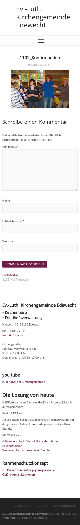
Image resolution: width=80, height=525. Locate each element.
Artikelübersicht (22, 506)
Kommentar (10, 146)
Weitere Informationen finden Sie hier (26, 450)
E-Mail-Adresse (13, 221)
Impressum (42, 506)
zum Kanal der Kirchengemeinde (23, 381)
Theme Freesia (69, 513)
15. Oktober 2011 (39, 64)
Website (7, 241)
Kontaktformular (13, 335)
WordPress (9, 517)
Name (7, 200)
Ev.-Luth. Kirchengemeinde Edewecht (43, 17)
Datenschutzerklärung (64, 505)
